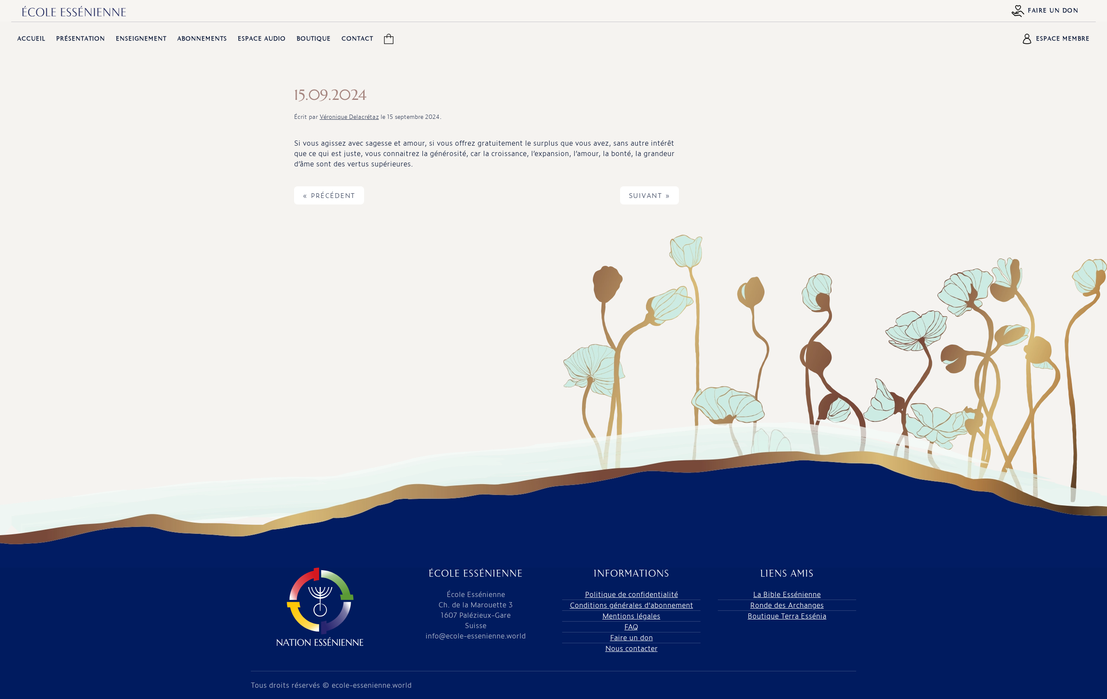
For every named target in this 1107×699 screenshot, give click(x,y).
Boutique (314, 38)
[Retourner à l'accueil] (74, 11)
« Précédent (329, 195)
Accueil (31, 38)
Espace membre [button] (1063, 38)
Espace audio (262, 38)
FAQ (631, 627)
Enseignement (141, 38)
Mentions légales (631, 616)
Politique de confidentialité (631, 594)
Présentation (80, 38)
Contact (357, 38)
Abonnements (202, 38)
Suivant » (650, 195)
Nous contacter (631, 648)
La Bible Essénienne (787, 594)
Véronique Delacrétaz (349, 116)
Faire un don (1053, 10)
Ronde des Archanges (787, 605)
